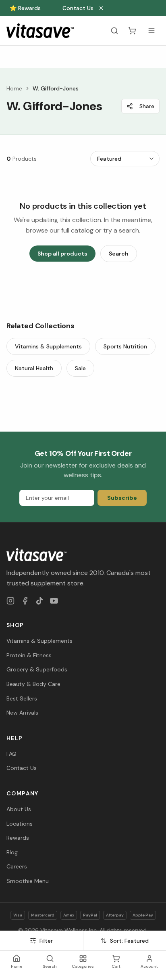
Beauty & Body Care (33, 684)
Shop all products (62, 253)
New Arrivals (22, 712)
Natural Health (34, 368)
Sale (80, 368)
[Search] (114, 31)
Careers (16, 866)
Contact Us (77, 8)
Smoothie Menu (27, 881)
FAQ (11, 753)
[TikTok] (39, 601)
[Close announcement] (101, 8)
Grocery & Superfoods (36, 669)
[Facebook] (25, 601)
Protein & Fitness (29, 655)
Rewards (17, 837)
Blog (12, 852)
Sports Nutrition (125, 346)
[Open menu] (151, 31)
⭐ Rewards (25, 8)
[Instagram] (10, 601)
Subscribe (122, 497)
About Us (18, 809)
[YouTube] (54, 601)
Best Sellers (21, 698)
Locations (19, 823)
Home (14, 88)
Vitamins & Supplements (48, 346)
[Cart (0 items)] (132, 31)
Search (119, 253)
